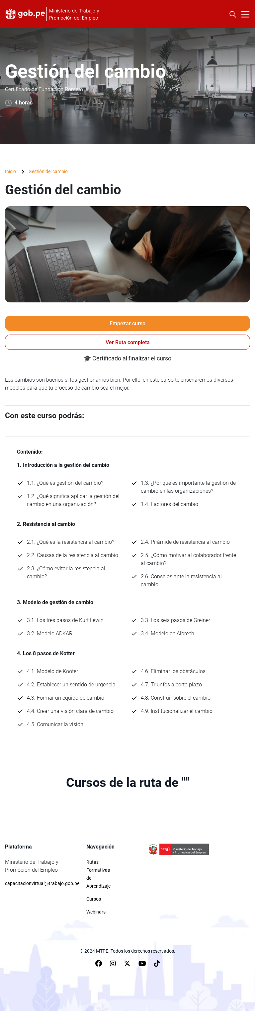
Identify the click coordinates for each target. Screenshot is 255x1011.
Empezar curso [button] (127, 323)
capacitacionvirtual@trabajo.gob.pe (42, 883)
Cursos (93, 899)
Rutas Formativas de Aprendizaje (98, 874)
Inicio (10, 171)
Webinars (96, 912)
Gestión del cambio (48, 171)
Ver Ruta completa (128, 342)
